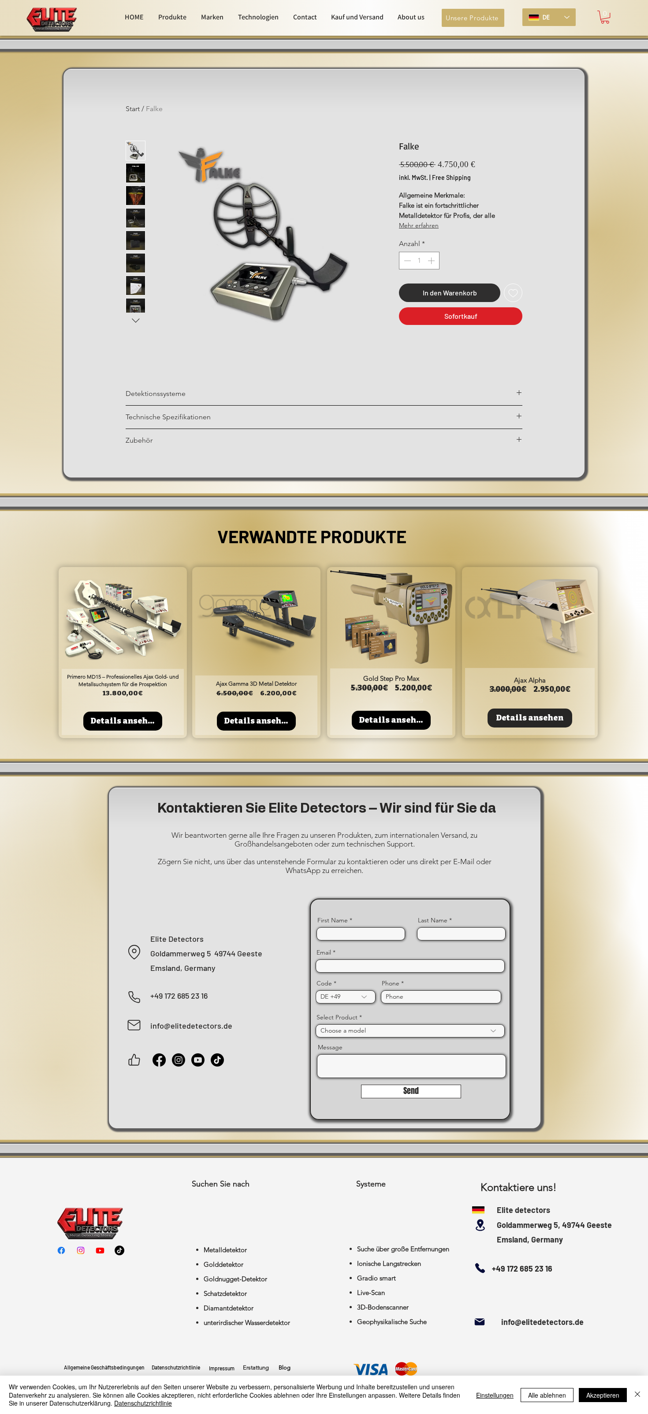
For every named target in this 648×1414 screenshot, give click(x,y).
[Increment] (432, 260)
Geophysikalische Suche (392, 1321)
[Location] (134, 952)
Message (330, 1047)
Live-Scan (371, 1292)
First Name (332, 920)
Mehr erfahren (419, 225)
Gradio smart (376, 1278)
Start (133, 108)
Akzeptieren (602, 1395)
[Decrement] (406, 260)
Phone (390, 983)
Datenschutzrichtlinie (143, 1403)
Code (324, 983)
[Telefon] (480, 1268)
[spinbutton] (419, 260)
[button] (605, 17)
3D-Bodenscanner (383, 1307)
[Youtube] (198, 1060)
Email (324, 952)
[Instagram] (178, 1060)
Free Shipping (451, 177)
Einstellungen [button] (495, 1395)
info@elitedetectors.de (542, 1322)
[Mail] (134, 1025)
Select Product (337, 1017)
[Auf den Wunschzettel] (513, 293)
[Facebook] (159, 1060)
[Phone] (134, 997)
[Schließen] (637, 1395)
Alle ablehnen (547, 1395)
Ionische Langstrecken (389, 1263)
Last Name (432, 920)
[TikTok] (217, 1060)
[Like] (134, 1060)
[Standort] (480, 1225)
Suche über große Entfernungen (403, 1249)
